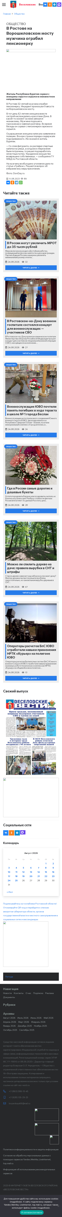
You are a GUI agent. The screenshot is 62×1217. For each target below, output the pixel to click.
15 (46, 872)
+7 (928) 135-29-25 (18, 1097)
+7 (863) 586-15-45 (18, 1091)
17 (9, 876)
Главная (7, 13)
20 (30, 876)
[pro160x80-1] (47, 1129)
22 (46, 876)
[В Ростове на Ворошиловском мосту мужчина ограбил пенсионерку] (31, 51)
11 (16, 872)
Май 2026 (48, 1017)
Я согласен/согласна (31, 1212)
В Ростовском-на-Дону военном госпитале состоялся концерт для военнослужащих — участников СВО (31, 326)
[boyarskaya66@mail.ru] (6, 1103)
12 (23, 872)
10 (9, 872)
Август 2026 (9, 1017)
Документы (9, 997)
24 (9, 880)
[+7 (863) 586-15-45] (6, 1091)
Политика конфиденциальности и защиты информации (31, 1149)
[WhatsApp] (21, 182)
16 (53, 872)
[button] (3, 4)
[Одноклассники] (12, 182)
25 (16, 880)
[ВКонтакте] (8, 182)
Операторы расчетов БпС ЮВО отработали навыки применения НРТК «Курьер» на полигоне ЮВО (31, 651)
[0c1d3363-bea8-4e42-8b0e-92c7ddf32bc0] (31, 944)
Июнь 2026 (36, 1017)
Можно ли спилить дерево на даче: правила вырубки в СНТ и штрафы (30, 568)
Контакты (18, 993)
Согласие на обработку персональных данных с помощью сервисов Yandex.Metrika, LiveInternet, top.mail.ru (27, 1159)
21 (38, 876)
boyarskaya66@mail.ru (19, 1103)
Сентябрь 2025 (26, 1030)
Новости (7, 993)
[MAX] (59, 4)
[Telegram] (54, 4)
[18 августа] (31, 737)
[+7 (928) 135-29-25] (6, 1097)
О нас (28, 993)
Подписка (38, 993)
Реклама (49, 993)
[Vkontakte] (45, 4)
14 (38, 872)
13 (31, 872)
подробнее (16, 1201)
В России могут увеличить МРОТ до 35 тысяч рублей (32, 245)
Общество (19, 13)
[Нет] (58, 1205)
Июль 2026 (22, 1017)
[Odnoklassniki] (50, 4)
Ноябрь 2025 (40, 1026)
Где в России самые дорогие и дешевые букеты (29, 490)
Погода (9, 976)
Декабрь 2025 (25, 1026)
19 (23, 876)
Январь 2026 (9, 1026)
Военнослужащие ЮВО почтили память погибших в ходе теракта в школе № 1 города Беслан (32, 410)
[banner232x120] (47, 1115)
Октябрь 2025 (10, 1030)
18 (16, 876)
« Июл (10, 892)
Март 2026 (23, 1022)
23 (53, 876)
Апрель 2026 (9, 1022)
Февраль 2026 (38, 1022)
